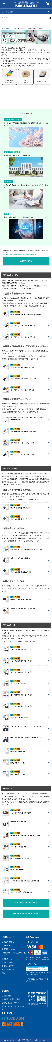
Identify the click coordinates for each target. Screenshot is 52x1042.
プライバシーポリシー (12, 1003)
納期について (7, 959)
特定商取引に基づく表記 (11, 999)
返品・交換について (9, 969)
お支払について (8, 966)
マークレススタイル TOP (9, 28)
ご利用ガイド (7, 945)
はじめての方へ (8, 942)
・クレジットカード (33, 942)
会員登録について (8, 949)
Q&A (3, 973)
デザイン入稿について (10, 962)
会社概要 (7, 995)
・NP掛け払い (31, 964)
